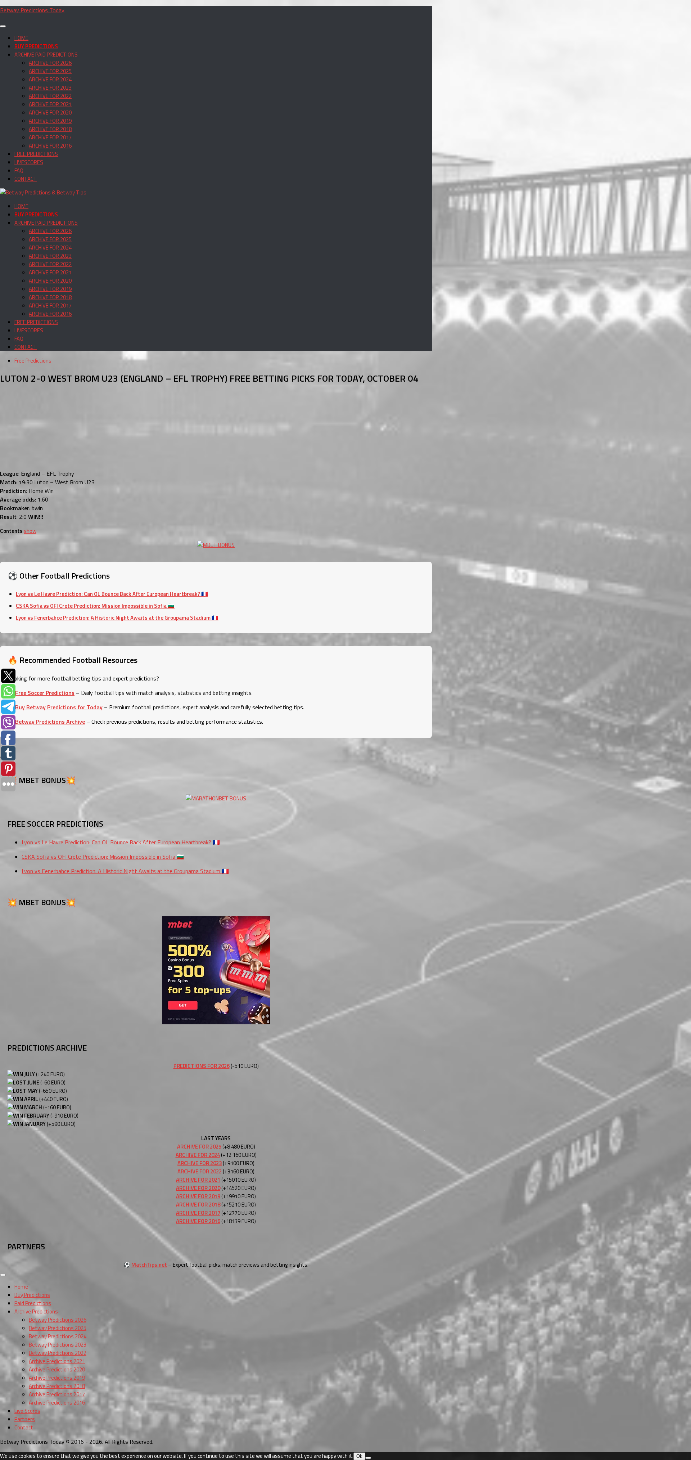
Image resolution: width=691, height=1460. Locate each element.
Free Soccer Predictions (44, 692)
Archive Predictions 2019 (57, 1378)
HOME (21, 38)
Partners (24, 1419)
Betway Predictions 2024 (57, 1336)
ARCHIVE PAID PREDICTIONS (46, 54)
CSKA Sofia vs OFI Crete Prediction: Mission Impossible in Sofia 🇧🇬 (95, 606)
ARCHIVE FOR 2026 (50, 63)
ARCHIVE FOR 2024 (50, 79)
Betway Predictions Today (32, 10)
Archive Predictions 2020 (57, 1369)
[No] (368, 1458)
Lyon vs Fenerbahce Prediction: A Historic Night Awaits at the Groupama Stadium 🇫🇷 (117, 618)
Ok (359, 1456)
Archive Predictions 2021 (57, 1361)
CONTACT (25, 179)
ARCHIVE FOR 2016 (50, 145)
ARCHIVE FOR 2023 (50, 88)
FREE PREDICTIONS (36, 154)
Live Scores (27, 1411)
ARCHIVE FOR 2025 (50, 71)
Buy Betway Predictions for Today (59, 707)
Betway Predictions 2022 (57, 1353)
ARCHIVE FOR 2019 (50, 121)
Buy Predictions (32, 1295)
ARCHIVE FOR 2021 (50, 104)
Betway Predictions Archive (50, 721)
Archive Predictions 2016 (57, 1402)
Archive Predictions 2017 (57, 1394)
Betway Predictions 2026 (57, 1320)
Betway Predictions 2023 (57, 1344)
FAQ (18, 170)
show (30, 531)
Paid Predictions (32, 1303)
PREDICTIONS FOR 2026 (201, 1066)
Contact (23, 1427)
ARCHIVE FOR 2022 (50, 96)
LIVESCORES (28, 162)
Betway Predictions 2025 (57, 1328)
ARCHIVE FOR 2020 (50, 112)
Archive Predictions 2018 (57, 1386)
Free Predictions (32, 360)
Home (21, 1286)
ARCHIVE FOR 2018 (50, 129)
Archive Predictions (36, 1311)
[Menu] (3, 26)
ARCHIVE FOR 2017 (50, 137)
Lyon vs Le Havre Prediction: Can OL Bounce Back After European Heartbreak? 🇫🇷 (112, 594)
